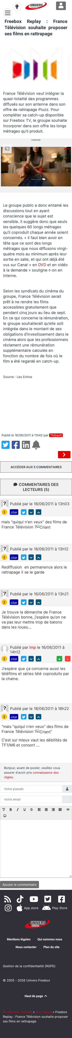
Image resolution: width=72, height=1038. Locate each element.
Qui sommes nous (49, 939)
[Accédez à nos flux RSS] (8, 899)
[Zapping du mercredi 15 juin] (64, 454)
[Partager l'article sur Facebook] (17, 447)
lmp (33, 647)
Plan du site (51, 947)
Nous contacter (26, 947)
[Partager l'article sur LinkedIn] (27, 447)
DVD (42, 264)
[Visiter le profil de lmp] (4, 648)
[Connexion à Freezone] (61, 6)
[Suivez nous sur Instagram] (8, 907)
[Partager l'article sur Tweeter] (7, 447)
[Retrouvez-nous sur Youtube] (34, 899)
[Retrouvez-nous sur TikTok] (21, 899)
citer (14, 512)
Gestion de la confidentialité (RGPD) (29, 966)
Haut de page (34, 996)
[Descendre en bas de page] (31, 512)
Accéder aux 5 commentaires (36, 467)
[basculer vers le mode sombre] (17, 7)
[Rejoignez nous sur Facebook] (62, 899)
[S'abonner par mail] (36, 447)
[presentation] (4, 810)
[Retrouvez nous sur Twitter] (48, 899)
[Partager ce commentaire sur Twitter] (23, 512)
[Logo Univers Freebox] (36, 6)
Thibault (56, 435)
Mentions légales (19, 939)
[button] (4, 810)
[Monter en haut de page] (38, 512)
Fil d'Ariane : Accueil (17, 1012)
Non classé (44, 1012)
